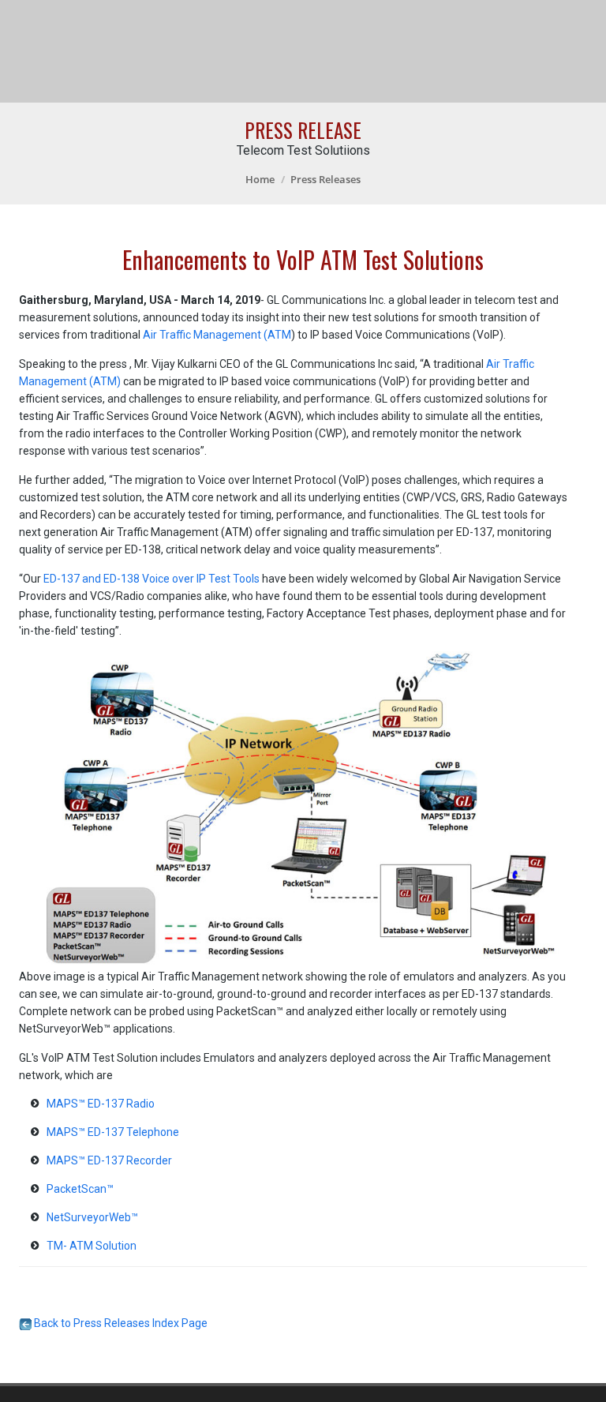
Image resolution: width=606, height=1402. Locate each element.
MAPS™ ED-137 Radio (101, 1103)
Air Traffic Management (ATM (217, 334)
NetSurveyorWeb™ (92, 1217)
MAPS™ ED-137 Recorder (109, 1160)
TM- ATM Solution (92, 1245)
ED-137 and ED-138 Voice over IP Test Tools (151, 578)
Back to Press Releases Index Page (120, 1323)
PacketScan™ (80, 1189)
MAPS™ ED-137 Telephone (113, 1132)
